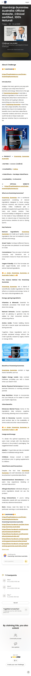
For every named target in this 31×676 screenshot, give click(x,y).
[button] (15, 660)
